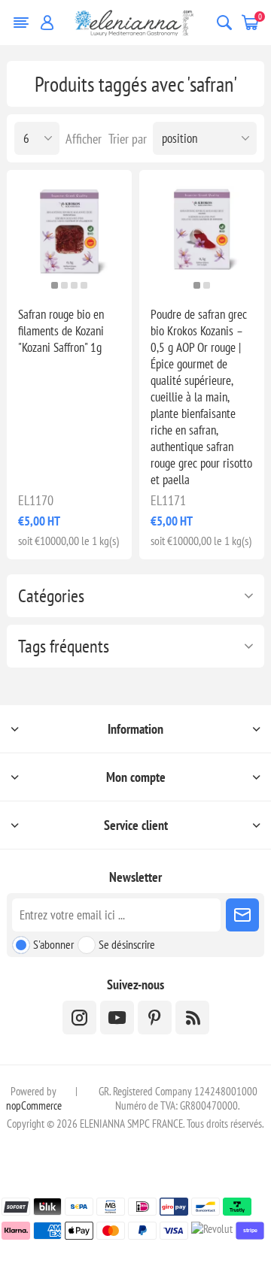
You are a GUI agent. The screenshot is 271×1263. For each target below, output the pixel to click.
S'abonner (53, 944)
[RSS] (192, 1017)
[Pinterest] (155, 1017)
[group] (69, 232)
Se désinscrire (127, 944)
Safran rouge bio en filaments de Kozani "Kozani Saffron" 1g (61, 331)
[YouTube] (117, 1017)
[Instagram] (79, 1017)
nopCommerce (34, 1105)
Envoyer (242, 914)
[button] (54, 285)
